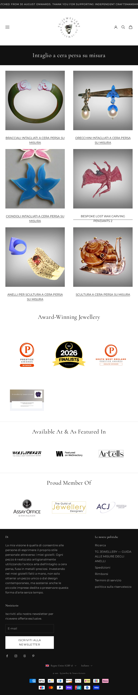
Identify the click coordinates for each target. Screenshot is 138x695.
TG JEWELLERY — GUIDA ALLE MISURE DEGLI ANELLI (113, 556)
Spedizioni (102, 567)
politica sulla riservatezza (113, 586)
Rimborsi (101, 574)
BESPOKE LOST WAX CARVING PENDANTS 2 (103, 219)
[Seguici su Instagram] (16, 656)
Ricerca (100, 545)
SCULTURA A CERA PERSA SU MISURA (103, 294)
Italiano (85, 665)
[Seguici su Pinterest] (33, 656)
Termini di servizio (108, 580)
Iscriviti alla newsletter (29, 642)
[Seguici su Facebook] (7, 656)
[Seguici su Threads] (24, 656)
